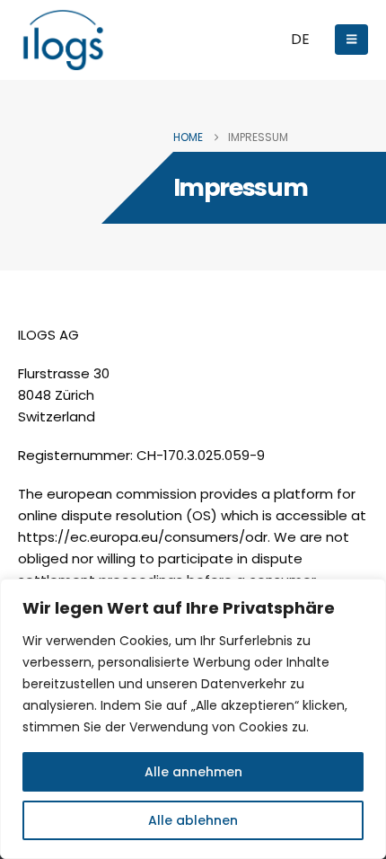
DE (300, 39)
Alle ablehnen (193, 820)
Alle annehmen (193, 772)
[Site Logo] (63, 40)
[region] (193, 719)
